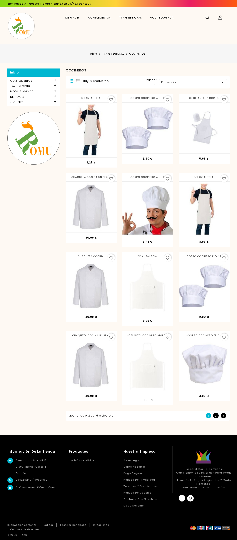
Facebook (182, 498)
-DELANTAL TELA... (91, 98)
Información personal (21, 525)
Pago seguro (132, 473)
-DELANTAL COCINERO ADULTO (147, 335)
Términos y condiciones (140, 486)
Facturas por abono (73, 525)
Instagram (190, 498)
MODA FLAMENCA (161, 17)
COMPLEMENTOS (99, 17)
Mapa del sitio (133, 505)
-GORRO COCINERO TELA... (204, 335)
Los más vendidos (81, 460)
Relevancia (193, 82)
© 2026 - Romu (17, 535)
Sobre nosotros (134, 467)
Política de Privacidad (139, 480)
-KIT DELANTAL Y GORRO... (204, 98)
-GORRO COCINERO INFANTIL (204, 256)
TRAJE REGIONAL (130, 17)
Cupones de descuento (25, 529)
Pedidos (48, 525)
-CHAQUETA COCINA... (91, 256)
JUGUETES (17, 102)
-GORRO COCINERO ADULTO (147, 98)
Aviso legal (131, 460)
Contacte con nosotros (140, 499)
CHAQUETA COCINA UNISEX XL (91, 177)
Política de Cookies (137, 492)
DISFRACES (72, 17)
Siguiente (223, 416)
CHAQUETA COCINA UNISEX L (91, 335)
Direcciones (101, 525)
